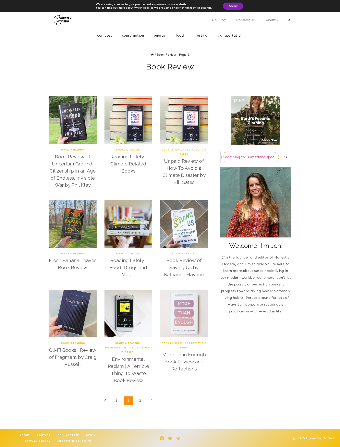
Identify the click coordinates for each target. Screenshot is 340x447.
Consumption (133, 35)
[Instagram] (161, 438)
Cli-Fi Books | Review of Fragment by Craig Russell (72, 357)
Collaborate (68, 435)
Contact (44, 435)
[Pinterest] (178, 438)
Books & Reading (72, 149)
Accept (233, 6)
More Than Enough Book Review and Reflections (184, 362)
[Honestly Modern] (64, 19)
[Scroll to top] (330, 431)
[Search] (285, 157)
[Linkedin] (170, 438)
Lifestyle (200, 35)
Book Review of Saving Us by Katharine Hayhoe (184, 267)
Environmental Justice (121, 347)
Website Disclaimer (74, 441)
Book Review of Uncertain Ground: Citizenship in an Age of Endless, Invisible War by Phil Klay (73, 171)
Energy (160, 35)
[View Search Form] (288, 20)
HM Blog (219, 20)
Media (91, 435)
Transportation (230, 35)
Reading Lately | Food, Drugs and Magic (128, 267)
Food (180, 35)
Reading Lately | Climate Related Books (128, 164)
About (25, 435)
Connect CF (245, 20)
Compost (104, 35)
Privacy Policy (38, 441)
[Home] (152, 54)
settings (206, 8)
